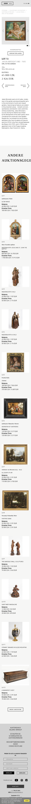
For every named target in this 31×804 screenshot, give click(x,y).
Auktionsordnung (15, 738)
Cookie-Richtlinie (15, 746)
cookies (12, 802)
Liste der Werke (20, 12)
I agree (27, 800)
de (28, 3)
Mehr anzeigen (15, 709)
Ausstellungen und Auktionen (17, 10)
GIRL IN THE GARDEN (7, 13)
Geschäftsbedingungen (15, 742)
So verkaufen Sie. (15, 736)
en (26, 3)
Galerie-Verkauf (15, 730)
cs (24, 3)
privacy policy (14, 798)
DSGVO (15, 744)
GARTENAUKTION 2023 (8, 12)
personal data (16, 800)
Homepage (5, 10)
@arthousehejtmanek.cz (15, 792)
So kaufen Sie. (15, 734)
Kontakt (15, 786)
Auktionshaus (15, 728)
